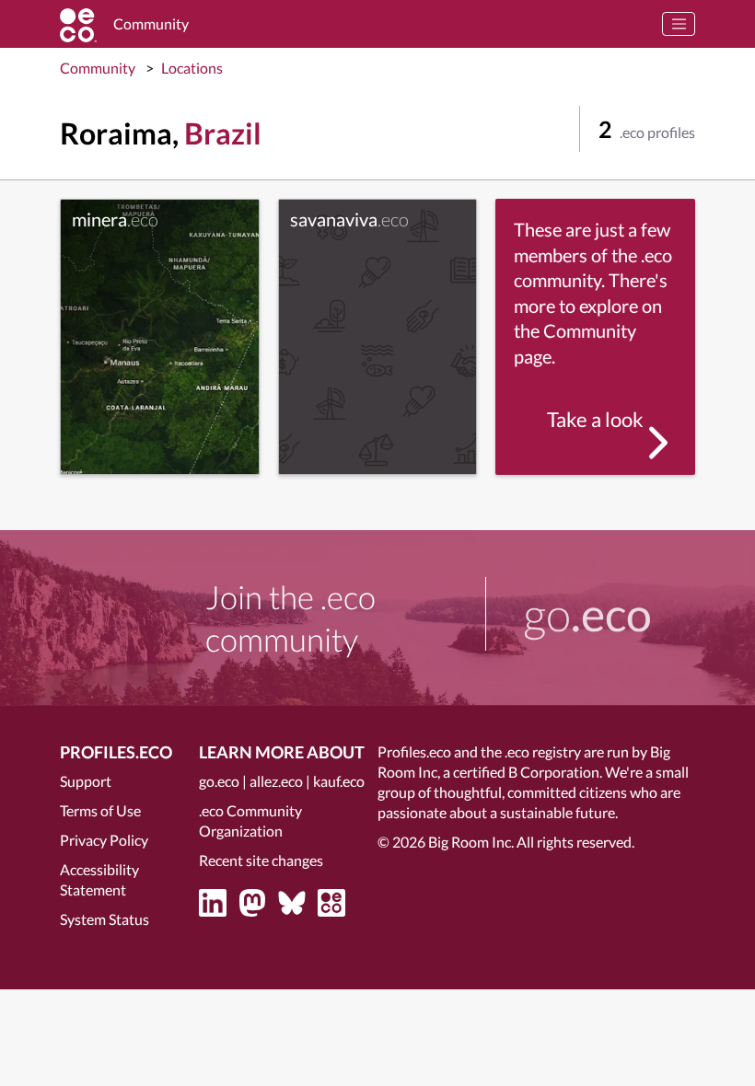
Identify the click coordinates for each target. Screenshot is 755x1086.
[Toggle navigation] (678, 24)
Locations (192, 67)
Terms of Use (100, 810)
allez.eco (276, 781)
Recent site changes (261, 860)
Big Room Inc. (471, 841)
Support (85, 781)
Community (97, 67)
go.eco (219, 781)
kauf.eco (339, 781)
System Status (104, 919)
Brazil (222, 133)
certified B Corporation (526, 771)
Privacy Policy (104, 840)
